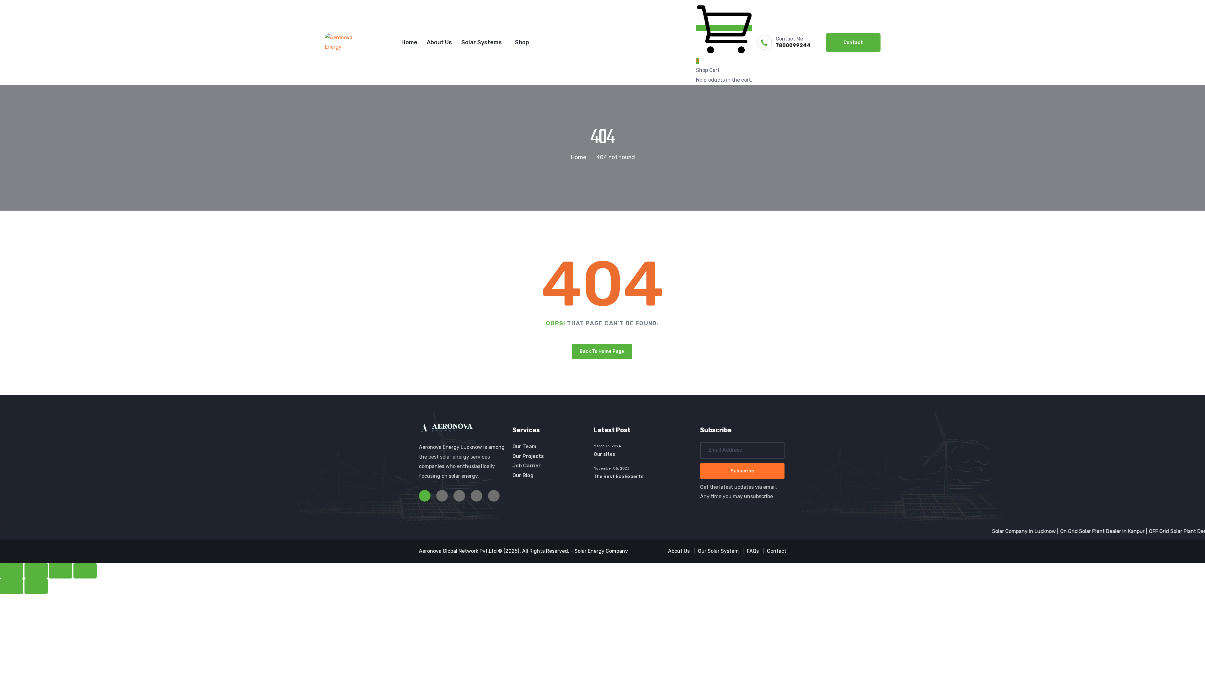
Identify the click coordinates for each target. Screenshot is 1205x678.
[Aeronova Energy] (347, 42)
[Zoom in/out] (11, 570)
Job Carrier (526, 466)
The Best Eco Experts (619, 476)
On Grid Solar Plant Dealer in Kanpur (1082, 531)
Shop (522, 42)
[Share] (60, 570)
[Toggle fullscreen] (36, 570)
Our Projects (528, 456)
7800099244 (793, 45)
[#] (425, 496)
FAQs (753, 551)
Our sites (604, 454)
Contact (853, 42)
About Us (439, 42)
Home (409, 42)
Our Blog (522, 475)
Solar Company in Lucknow (1004, 531)
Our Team (524, 446)
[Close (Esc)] (85, 570)
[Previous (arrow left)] (11, 586)
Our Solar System (718, 551)
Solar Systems (481, 42)
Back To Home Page (602, 351)
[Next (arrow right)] (36, 586)
